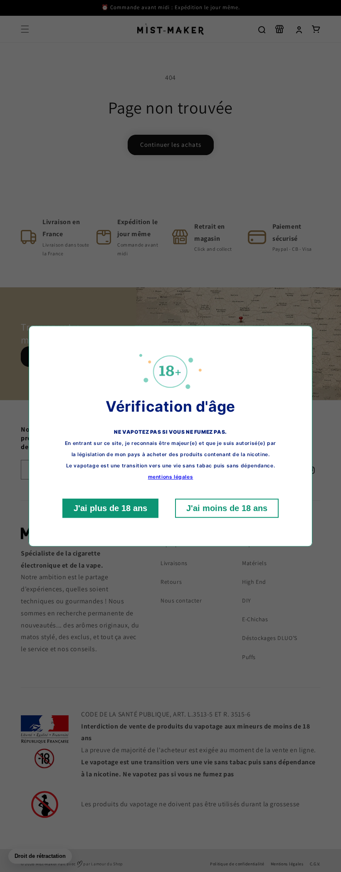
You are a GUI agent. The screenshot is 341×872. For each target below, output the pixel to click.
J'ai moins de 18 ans (226, 508)
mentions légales (170, 477)
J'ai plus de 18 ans (110, 508)
